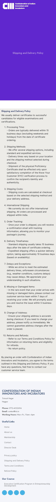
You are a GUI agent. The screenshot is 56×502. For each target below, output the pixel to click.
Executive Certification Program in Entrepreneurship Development (27, 485)
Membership (9, 437)
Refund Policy (10, 471)
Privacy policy (10, 455)
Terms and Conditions (14, 466)
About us (8, 432)
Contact (7, 442)
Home (6, 427)
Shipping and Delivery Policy (17, 461)
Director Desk (10, 448)
